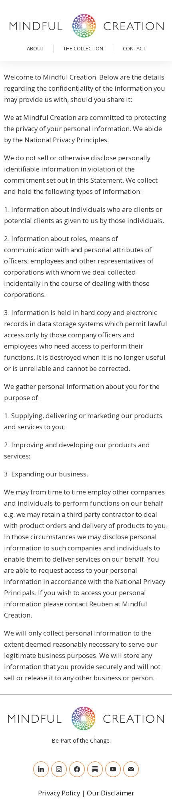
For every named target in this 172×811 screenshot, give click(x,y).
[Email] (131, 769)
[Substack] (95, 769)
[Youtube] (113, 769)
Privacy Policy (59, 792)
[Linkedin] (41, 769)
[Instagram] (59, 769)
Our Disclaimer (110, 792)
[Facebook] (77, 769)
